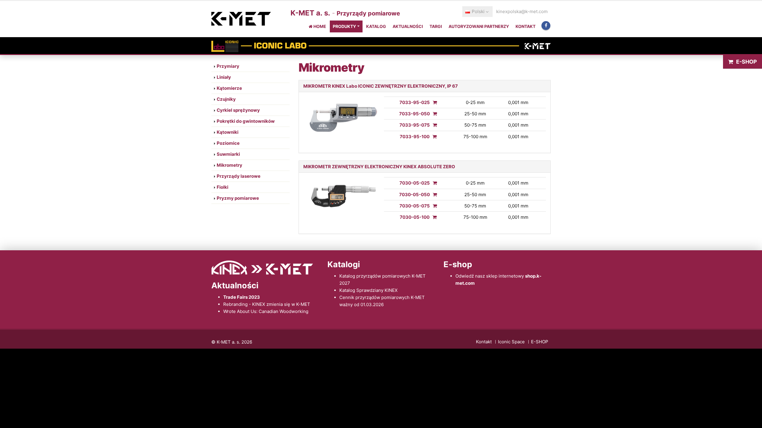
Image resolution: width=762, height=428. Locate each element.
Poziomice (228, 143)
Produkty (344, 26)
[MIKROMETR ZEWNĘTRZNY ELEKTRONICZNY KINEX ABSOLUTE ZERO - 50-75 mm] (433, 206)
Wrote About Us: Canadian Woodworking (265, 311)
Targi (436, 26)
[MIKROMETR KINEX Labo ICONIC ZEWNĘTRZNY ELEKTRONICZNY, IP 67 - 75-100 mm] (433, 136)
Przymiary (228, 66)
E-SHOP (746, 62)
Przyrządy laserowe (238, 176)
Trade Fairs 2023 (241, 297)
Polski (478, 11)
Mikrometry (229, 165)
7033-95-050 (414, 114)
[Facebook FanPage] (545, 25)
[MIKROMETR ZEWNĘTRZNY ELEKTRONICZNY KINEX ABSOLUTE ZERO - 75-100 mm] (433, 217)
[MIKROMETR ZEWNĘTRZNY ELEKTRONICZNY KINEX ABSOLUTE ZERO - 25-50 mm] (433, 194)
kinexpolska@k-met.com (522, 11)
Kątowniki (227, 132)
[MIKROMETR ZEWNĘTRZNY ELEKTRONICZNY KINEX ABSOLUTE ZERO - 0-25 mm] (433, 183)
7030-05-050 (414, 194)
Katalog (376, 26)
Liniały (224, 77)
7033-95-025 (414, 102)
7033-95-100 (415, 136)
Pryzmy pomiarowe (238, 198)
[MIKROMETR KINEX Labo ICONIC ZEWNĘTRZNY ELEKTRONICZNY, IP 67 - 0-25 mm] (433, 102)
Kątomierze (229, 88)
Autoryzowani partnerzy (479, 26)
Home (319, 26)
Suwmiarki (228, 154)
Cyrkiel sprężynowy (238, 110)
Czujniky (226, 99)
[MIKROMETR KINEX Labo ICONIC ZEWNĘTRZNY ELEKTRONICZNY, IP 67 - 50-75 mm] (433, 125)
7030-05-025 (414, 183)
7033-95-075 (414, 125)
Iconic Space (511, 341)
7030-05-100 (415, 217)
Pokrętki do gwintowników (246, 121)
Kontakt (525, 26)
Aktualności (408, 26)
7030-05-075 (414, 206)
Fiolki (222, 187)
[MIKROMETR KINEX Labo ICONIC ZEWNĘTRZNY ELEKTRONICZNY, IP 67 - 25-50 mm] (433, 114)
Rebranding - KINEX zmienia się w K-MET (266, 304)
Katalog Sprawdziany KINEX (368, 290)
